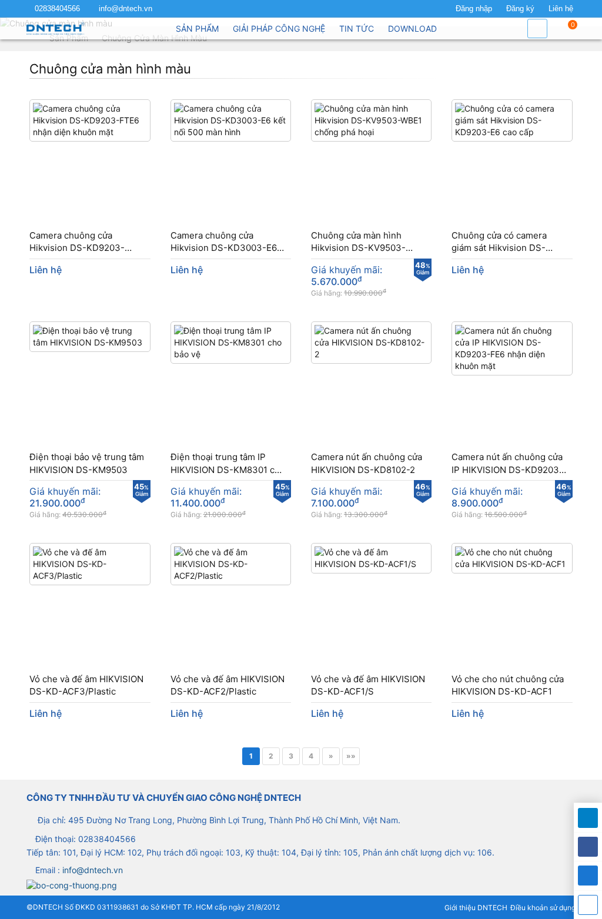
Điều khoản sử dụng (543, 907)
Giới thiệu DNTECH (475, 907)
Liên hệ (561, 9)
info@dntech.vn (125, 9)
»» (351, 756)
